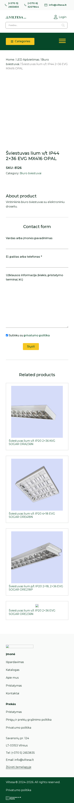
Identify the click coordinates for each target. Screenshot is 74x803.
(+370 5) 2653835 (13, 5)
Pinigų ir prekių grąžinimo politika (28, 719)
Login (62, 17)
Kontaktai (12, 693)
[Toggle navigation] (62, 41)
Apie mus (12, 677)
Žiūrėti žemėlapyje (18, 767)
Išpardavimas (15, 662)
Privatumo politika (18, 727)
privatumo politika (37, 335)
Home (10, 59)
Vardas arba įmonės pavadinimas (29, 238)
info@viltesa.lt (57, 4)
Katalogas (12, 670)
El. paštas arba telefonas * (24, 256)
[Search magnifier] (63, 25)
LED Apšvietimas (28, 59)
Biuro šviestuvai (30, 173)
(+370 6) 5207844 (33, 5)
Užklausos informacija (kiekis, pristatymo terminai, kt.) (34, 277)
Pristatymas (14, 685)
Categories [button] (22, 41)
